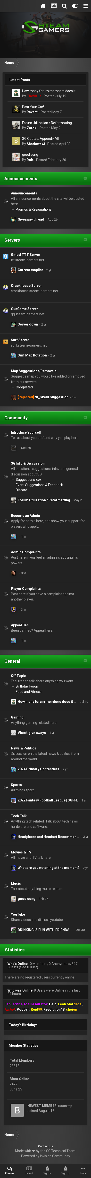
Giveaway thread (31, 219)
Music (16, 883)
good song (30, 154)
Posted (55, 96)
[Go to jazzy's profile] (13, 355)
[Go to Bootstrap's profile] (17, 1110)
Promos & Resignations (33, 209)
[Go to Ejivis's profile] (13, 836)
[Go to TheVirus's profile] (16, 93)
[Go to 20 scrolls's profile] (13, 397)
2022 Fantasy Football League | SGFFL (48, 800)
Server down (28, 324)
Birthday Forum (27, 686)
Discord (21, 490)
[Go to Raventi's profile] (16, 109)
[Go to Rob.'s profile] (16, 157)
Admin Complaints (26, 552)
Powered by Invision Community (45, 1156)
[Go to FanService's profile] (13, 219)
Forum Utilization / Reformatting (47, 123)
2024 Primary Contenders (38, 769)
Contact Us (45, 1146)
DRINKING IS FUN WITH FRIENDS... (45, 930)
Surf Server (20, 340)
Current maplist (30, 270)
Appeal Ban (20, 625)
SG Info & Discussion (28, 463)
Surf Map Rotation (32, 355)
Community (16, 417)
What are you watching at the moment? (49, 868)
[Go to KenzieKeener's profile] (13, 324)
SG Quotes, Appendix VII (40, 139)
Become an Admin (25, 516)
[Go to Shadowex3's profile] (16, 141)
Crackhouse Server (26, 286)
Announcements (20, 178)
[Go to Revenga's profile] (13, 609)
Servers (12, 240)
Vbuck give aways (32, 733)
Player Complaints (26, 589)
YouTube (18, 914)
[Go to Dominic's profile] (13, 573)
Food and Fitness (28, 692)
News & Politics (23, 748)
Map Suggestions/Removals (34, 371)
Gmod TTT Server (25, 255)
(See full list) (28, 967)
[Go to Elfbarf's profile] (13, 270)
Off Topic (18, 676)
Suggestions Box (28, 480)
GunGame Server (24, 309)
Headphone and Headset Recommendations (53, 837)
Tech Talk (19, 816)
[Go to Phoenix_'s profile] (13, 800)
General (12, 661)
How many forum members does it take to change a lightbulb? (48, 91)
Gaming (17, 717)
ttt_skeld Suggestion (51, 397)
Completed (24, 387)
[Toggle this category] (85, 179)
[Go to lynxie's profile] (13, 930)
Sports (16, 785)
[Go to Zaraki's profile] (16, 125)
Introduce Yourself (26, 432)
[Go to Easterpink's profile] (13, 448)
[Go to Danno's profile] (13, 732)
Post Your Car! (33, 107)
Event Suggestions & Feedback (39, 485)
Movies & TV (21, 852)
